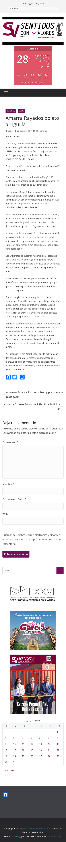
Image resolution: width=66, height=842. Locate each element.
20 (40, 750)
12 (32, 744)
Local (21, 111)
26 (32, 756)
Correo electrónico (14, 499)
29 (58, 756)
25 (23, 756)
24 (14, 756)
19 (32, 750)
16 (5, 750)
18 (23, 750)
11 (23, 744)
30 (5, 762)
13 (40, 744)
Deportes (11, 111)
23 (5, 756)
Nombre (8, 484)
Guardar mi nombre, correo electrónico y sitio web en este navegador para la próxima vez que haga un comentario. (32, 539)
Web (5, 514)
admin (11, 131)
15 (58, 744)
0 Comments (41, 131)
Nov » (13, 770)
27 (40, 756)
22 (58, 750)
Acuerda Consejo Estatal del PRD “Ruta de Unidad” (32, 407)
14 (49, 744)
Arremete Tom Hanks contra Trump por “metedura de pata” (34, 395)
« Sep (5, 770)
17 (14, 750)
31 (14, 762)
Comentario (10, 442)
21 (49, 750)
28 (49, 756)
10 (14, 744)
